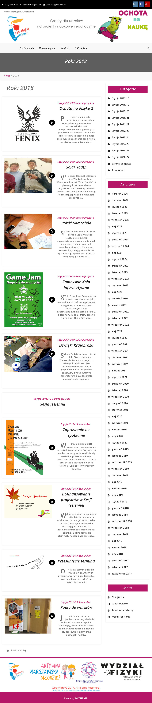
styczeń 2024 (119, 259)
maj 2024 (116, 252)
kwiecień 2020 (120, 423)
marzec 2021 (119, 370)
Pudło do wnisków (76, 607)
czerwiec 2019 (120, 475)
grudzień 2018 (120, 508)
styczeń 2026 (119, 206)
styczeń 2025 (119, 233)
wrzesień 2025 (120, 220)
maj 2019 (116, 482)
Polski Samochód (76, 222)
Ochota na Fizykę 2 (76, 108)
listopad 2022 (119, 318)
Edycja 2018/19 (66, 103)
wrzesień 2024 (120, 246)
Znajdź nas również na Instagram (135, 4)
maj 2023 (116, 292)
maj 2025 (116, 226)
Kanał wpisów (119, 603)
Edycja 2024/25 (120, 144)
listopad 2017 (119, 567)
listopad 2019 (119, 455)
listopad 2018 (119, 514)
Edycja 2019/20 (120, 111)
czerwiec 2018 (120, 534)
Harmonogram (47, 48)
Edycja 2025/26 (120, 150)
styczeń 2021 (119, 377)
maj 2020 (116, 416)
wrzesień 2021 (120, 351)
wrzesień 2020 (120, 396)
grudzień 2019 (120, 449)
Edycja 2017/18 (120, 98)
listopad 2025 (119, 213)
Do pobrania (27, 48)
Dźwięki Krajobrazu (76, 345)
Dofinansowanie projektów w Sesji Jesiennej (76, 499)
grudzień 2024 (120, 239)
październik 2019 (121, 462)
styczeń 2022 (119, 337)
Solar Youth (76, 167)
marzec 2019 (119, 488)
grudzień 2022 (120, 311)
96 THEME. (81, 698)
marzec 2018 (119, 547)
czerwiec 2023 (120, 285)
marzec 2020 (119, 429)
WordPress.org (120, 616)
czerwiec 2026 (120, 200)
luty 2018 (117, 554)
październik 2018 (121, 521)
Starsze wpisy (18, 650)
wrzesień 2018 (120, 527)
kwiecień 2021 (120, 364)
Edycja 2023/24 (120, 137)
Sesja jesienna (52, 404)
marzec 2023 (119, 305)
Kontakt (65, 48)
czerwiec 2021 (120, 357)
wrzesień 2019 (120, 468)
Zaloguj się (118, 597)
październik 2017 (121, 573)
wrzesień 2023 (120, 278)
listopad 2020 (119, 390)
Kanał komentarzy (122, 610)
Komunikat (85, 424)
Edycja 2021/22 (120, 124)
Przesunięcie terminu (76, 561)
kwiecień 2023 (120, 298)
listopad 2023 (119, 272)
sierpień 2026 (119, 193)
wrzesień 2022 (120, 324)
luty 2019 (117, 495)
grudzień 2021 (120, 344)
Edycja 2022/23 (120, 131)
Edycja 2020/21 (120, 117)
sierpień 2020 (119, 403)
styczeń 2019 (119, 501)
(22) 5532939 (11, 4)
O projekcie (81, 48)
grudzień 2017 (120, 560)
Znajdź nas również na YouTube (147, 4)
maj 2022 (116, 331)
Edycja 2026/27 (120, 157)
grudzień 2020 (120, 383)
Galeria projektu (84, 103)
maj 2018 (116, 541)
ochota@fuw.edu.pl (56, 4)
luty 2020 (117, 436)
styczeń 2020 (119, 442)
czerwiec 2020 (120, 409)
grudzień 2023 (120, 265)
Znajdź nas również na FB (141, 4)
